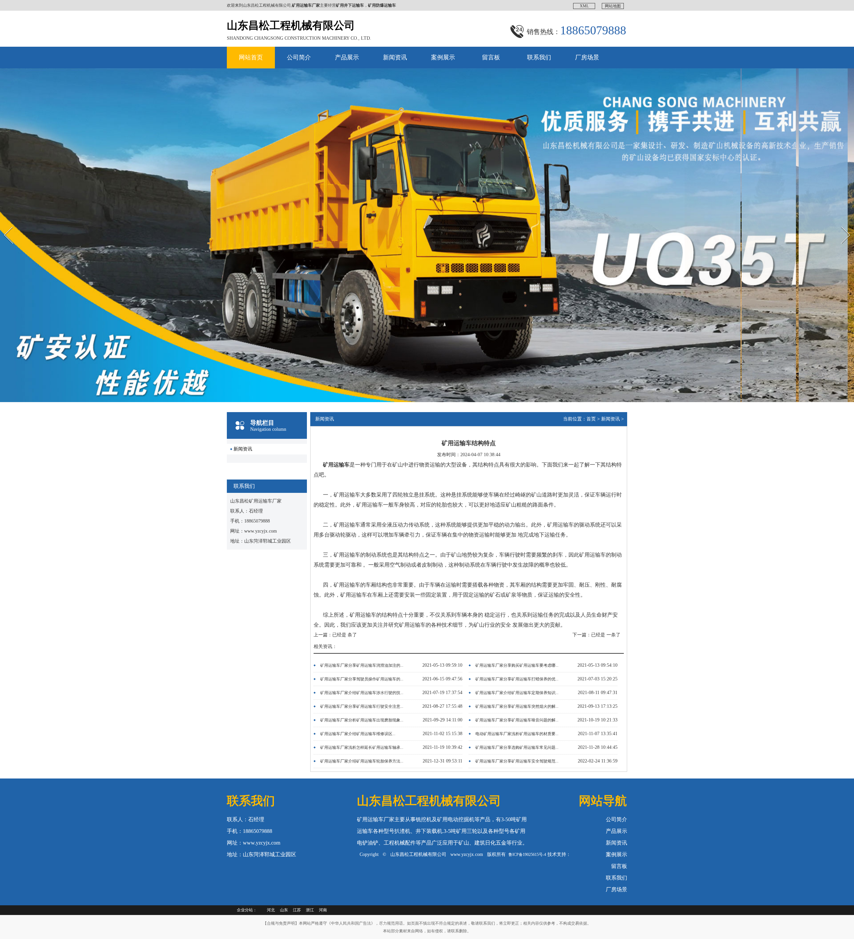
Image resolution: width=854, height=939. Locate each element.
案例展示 (443, 57)
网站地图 (613, 6)
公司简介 (299, 57)
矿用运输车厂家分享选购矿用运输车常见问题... (516, 747)
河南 (323, 910)
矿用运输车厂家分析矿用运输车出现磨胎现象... (361, 720)
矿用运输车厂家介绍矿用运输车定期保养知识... (516, 692)
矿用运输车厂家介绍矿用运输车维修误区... (357, 733)
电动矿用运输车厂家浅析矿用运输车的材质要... (516, 733)
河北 (271, 910)
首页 (591, 418)
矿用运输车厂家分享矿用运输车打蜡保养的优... (516, 679)
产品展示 (347, 57)
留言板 (491, 57)
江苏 (297, 910)
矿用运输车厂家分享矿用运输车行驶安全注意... (361, 706)
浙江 (310, 910)
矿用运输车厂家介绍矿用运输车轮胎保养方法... (361, 761)
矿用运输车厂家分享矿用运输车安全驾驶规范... (516, 761)
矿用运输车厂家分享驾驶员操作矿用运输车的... (361, 679)
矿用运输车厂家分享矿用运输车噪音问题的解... (516, 720)
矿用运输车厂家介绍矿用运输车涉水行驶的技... (361, 692)
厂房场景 (587, 57)
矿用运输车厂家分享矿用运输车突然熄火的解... (516, 706)
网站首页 (251, 57)
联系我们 (539, 57)
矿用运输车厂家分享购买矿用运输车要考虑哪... (516, 665)
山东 (284, 910)
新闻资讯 (395, 57)
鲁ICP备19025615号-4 (527, 854)
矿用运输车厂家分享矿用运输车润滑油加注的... (361, 665)
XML (584, 6)
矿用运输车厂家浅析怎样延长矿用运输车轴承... (361, 747)
